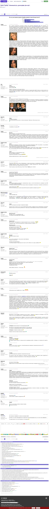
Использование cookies (4, 505)
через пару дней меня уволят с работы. (7, 489)
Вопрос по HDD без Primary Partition (7, 484)
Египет (3, 457)
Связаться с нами (3, 504)
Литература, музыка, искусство (4, 3)
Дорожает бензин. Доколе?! (6, 447)
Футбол (3, 458)
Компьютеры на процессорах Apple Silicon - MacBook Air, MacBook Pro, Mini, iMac (13, 451)
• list (26, 423)
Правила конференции (10, 504)
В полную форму (45, 436)
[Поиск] (42, 1)
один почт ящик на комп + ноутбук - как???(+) (8, 490)
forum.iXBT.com (19, 506)
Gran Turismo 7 (4, 450)
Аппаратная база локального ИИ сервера (7, 459)
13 (13, 14)
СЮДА (41, 261)
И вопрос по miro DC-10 (5, 487)
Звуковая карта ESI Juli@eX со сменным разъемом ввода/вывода (11, 449)
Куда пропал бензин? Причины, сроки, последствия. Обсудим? (10, 455)
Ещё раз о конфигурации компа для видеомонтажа (9, 453)
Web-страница (3, 166)
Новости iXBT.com (3, 468)
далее (16, 14)
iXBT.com (3, 506)
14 (14, 14)
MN (23, 18)
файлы (42, 423)
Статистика (18, 504)
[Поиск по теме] (46, 14)
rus (37, 423)
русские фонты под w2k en (5, 485)
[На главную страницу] (3, 1)
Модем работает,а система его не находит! (8, 488)
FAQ (15, 504)
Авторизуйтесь (3, 436)
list (28, 423)
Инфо (44, 84)
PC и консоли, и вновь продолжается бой (7, 448)
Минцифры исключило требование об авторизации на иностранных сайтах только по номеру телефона (16, 479)
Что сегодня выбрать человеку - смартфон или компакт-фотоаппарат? (11, 446)
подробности (24, 296)
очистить (44, 423)
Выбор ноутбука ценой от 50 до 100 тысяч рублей (8, 454)
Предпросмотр (13, 436)
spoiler (18, 423)
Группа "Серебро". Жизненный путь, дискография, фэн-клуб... (15, 5)
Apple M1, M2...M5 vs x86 (5, 452)
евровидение (3, 7)
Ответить (46, 24)
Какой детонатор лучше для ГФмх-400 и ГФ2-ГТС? (9, 483)
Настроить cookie (10, 505)
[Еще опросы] (26, 18)
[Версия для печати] (45, 14)
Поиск (14, 504)
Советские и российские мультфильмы (7, 456)
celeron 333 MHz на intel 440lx (6, 491)
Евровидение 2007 (37, 25)
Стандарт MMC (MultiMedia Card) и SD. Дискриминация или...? (10, 486)
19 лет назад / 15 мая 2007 (13, 24)
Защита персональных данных (17, 505)
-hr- (36, 423)
